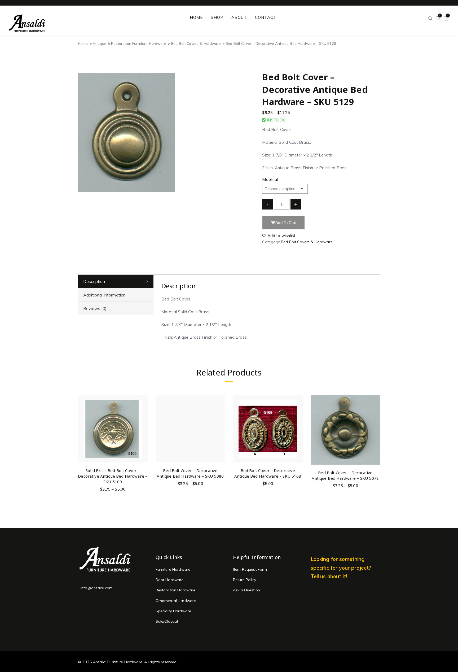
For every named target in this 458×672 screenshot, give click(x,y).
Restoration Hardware (176, 590)
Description (94, 281)
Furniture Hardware (173, 569)
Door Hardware (170, 579)
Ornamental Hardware (176, 600)
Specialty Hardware (173, 611)
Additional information (104, 295)
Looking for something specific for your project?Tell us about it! (341, 567)
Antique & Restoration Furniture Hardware (129, 43)
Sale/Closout (167, 621)
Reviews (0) (95, 308)
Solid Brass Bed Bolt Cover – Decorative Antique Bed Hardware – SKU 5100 (112, 476)
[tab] (115, 281)
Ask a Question (246, 590)
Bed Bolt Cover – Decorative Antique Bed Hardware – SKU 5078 (345, 475)
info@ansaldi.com (97, 588)
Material (270, 179)
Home (83, 43)
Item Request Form (250, 569)
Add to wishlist (281, 235)
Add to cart (285, 222)
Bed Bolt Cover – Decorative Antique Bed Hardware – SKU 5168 (267, 473)
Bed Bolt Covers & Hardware (196, 43)
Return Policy (244, 579)
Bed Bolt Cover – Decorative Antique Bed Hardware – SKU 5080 (190, 473)
